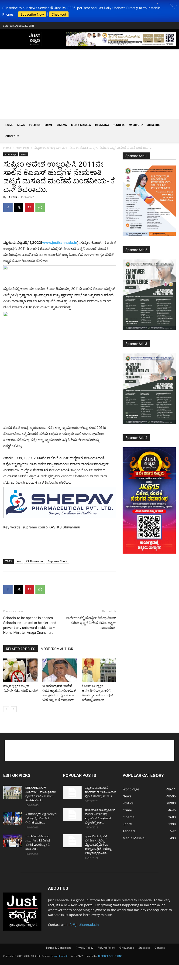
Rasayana (102, 125)
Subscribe (153, 125)
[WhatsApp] (40, 207)
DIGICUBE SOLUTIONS (110, 956)
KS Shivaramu (34, 561)
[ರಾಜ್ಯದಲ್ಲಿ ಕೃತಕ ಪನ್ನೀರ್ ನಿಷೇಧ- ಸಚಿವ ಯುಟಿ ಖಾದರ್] (20, 670)
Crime (48, 125)
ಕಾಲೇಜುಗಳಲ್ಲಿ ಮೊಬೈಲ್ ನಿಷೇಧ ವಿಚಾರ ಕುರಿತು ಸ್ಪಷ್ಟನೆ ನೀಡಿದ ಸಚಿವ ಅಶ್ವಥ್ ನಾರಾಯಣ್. (91, 623)
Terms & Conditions (58, 948)
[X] (18, 207)
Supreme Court (57, 561)
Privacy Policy (84, 948)
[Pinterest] (29, 207)
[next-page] (14, 709)
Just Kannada (61, 956)
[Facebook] (8, 207)
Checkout (59, 14)
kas (19, 561)
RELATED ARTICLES (20, 649)
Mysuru (134, 125)
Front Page (23, 148)
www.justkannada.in (59, 242)
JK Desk (12, 197)
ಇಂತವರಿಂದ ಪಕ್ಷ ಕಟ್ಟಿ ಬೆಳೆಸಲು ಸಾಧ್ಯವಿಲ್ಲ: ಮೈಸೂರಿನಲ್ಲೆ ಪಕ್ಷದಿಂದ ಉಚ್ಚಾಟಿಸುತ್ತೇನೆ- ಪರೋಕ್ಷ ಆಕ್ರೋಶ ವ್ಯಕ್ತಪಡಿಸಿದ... (98, 845)
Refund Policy (106, 948)
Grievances (126, 948)
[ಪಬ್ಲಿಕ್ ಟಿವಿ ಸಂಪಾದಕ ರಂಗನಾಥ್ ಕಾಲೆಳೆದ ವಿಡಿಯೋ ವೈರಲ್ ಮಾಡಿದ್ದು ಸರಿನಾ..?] (72, 792)
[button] (171, 5)
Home (9, 125)
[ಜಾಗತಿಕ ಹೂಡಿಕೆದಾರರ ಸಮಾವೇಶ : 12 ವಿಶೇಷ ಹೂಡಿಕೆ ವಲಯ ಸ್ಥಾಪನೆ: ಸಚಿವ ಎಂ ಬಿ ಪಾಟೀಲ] (12, 840)
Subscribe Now (32, 14)
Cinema (62, 125)
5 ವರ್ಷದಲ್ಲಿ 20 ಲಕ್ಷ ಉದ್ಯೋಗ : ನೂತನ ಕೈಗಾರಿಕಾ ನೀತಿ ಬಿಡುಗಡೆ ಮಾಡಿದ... (40, 818)
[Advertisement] (89, 84)
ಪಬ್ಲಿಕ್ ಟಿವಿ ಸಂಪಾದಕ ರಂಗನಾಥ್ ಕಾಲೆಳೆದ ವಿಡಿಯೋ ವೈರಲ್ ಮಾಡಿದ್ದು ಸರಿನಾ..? (100, 792)
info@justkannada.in (82, 924)
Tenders (118, 125)
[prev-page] (6, 709)
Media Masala (81, 125)
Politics (34, 125)
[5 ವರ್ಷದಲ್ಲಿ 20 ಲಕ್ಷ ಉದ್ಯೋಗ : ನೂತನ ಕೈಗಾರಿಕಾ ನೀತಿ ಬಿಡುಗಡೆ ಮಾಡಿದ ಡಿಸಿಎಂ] (12, 818)
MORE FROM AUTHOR (57, 649)
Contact (160, 948)
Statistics (144, 948)
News (21, 125)
